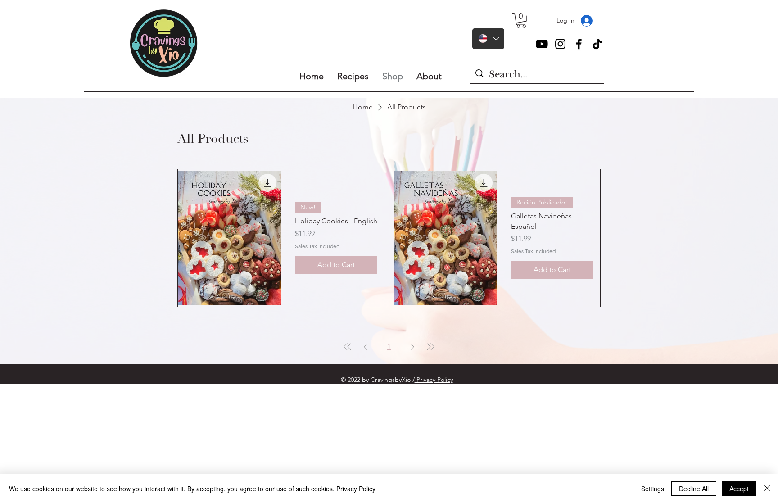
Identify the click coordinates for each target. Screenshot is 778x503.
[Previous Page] (365, 347)
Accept (739, 488)
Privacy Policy (434, 380)
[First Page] (347, 347)
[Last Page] (430, 347)
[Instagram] (560, 44)
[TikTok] (597, 44)
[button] (521, 20)
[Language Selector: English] (488, 38)
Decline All (694, 488)
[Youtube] (542, 44)
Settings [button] (652, 488)
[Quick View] (229, 238)
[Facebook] (579, 44)
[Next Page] (412, 347)
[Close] (767, 488)
